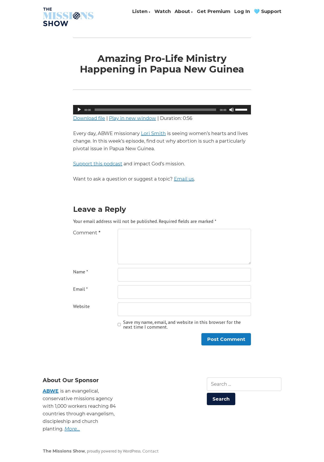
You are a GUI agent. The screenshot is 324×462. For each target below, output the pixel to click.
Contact (150, 450)
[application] (162, 109)
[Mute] (231, 109)
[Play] (79, 109)
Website (81, 306)
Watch (162, 11)
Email (80, 289)
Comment (87, 233)
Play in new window (132, 118)
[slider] (242, 109)
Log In (242, 11)
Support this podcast (97, 164)
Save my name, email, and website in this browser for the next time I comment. (182, 324)
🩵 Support (267, 11)
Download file (89, 118)
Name (80, 272)
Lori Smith (153, 133)
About (182, 11)
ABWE (51, 391)
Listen (140, 11)
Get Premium (213, 11)
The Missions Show (64, 450)
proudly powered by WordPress (114, 451)
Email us (184, 179)
